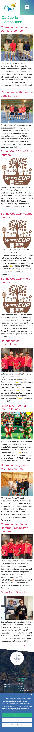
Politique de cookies (11, 729)
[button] (31, 695)
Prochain (28, 646)
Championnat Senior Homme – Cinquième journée (14, 528)
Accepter (17, 715)
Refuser (17, 720)
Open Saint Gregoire (14, 592)
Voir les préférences (17, 725)
